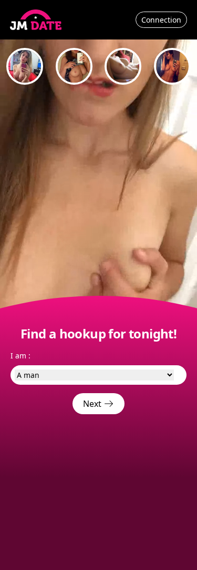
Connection (161, 20)
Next (93, 403)
